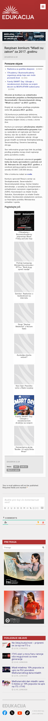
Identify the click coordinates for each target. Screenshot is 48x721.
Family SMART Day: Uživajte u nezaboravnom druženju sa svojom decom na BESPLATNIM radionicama (23, 84)
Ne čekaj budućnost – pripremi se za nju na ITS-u (28, 644)
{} (34, 508)
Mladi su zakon (13, 470)
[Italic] (8, 508)
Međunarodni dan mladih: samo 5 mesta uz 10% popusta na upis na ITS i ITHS (28, 684)
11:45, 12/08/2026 (19, 690)
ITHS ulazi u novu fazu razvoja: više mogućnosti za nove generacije (27, 656)
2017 (16, 467)
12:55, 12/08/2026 (19, 676)
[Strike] (14, 508)
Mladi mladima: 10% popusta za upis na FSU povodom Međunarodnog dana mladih (28, 670)
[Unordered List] (21, 508)
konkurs (24, 467)
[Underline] (11, 508)
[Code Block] (27, 508)
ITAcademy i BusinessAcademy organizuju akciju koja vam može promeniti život (21, 75)
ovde (29, 174)
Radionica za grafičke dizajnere (21, 69)
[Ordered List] (17, 508)
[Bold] (5, 508)
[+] (36, 508)
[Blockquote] (24, 508)
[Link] (30, 508)
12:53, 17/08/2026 (19, 648)
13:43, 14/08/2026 (19, 662)
